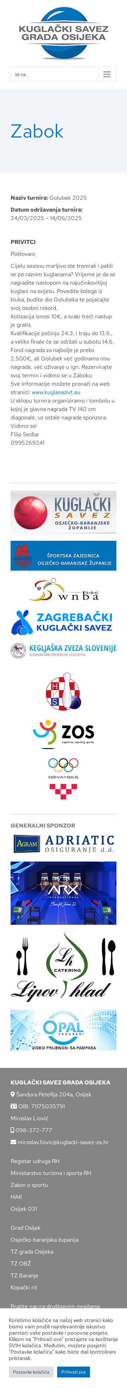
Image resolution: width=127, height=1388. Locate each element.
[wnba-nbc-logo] (63, 580)
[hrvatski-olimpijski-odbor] (63, 760)
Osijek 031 (24, 1209)
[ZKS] (63, 611)
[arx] (63, 864)
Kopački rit (24, 1287)
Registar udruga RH (35, 1161)
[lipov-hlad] (63, 934)
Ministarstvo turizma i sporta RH (51, 1173)
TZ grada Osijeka (32, 1251)
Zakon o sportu (29, 1185)
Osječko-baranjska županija (45, 1239)
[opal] (63, 1012)
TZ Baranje (24, 1275)
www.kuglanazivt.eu (56, 392)
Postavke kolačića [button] (31, 1372)
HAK (16, 1197)
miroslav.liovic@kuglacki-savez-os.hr (62, 1142)
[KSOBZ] (63, 493)
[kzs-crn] (63, 645)
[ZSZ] (63, 543)
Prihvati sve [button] (73, 1372)
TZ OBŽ (21, 1263)
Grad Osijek (26, 1227)
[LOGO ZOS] (63, 720)
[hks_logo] (63, 675)
